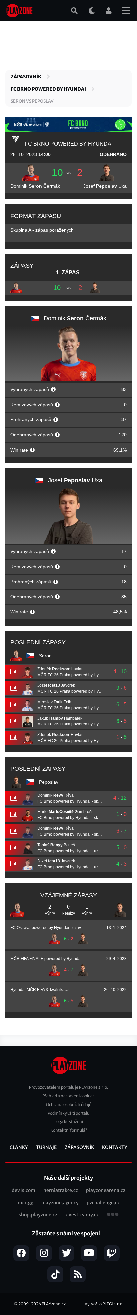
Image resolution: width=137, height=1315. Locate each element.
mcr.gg (25, 1202)
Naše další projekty (68, 1177)
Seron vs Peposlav (32, 101)
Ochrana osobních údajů (68, 1104)
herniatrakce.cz (60, 1190)
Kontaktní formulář (68, 1130)
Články (19, 1147)
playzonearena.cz (105, 1190)
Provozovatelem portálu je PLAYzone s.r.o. (68, 1087)
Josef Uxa (105, 186)
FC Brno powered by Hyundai (48, 89)
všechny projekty (113, 1215)
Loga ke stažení (68, 1121)
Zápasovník (26, 77)
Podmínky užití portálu (68, 1113)
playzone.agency (60, 1202)
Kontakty (114, 1147)
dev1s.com (23, 1190)
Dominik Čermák (35, 186)
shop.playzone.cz (38, 1215)
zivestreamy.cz (82, 1215)
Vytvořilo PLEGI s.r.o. (104, 1303)
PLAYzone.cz (54, 1303)
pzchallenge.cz (103, 1202)
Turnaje (46, 1147)
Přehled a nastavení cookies (68, 1095)
